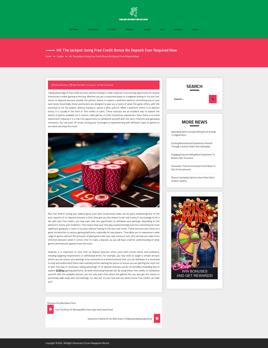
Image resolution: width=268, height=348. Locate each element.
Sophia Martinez (61, 85)
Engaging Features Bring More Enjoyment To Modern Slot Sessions (193, 156)
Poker (195, 29)
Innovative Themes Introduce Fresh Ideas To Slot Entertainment (193, 167)
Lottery (111, 29)
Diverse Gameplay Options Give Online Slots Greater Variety (193, 179)
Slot (162, 29)
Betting (73, 29)
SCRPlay (60, 270)
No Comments (106, 85)
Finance (130, 29)
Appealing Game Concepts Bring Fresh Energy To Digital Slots (193, 133)
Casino (147, 29)
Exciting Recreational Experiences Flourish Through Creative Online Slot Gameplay (191, 144)
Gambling (92, 29)
